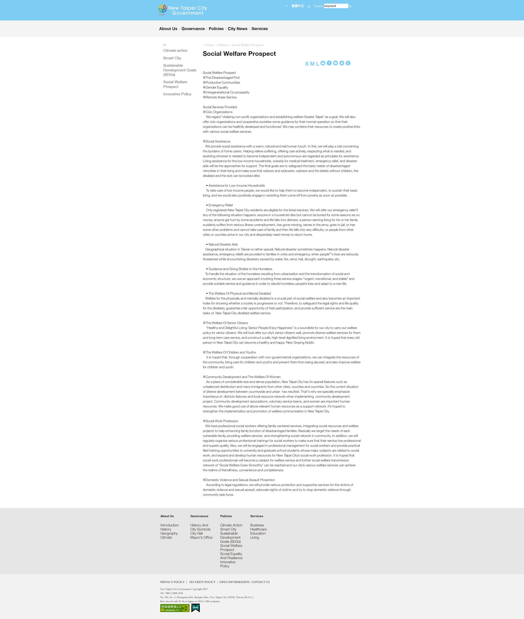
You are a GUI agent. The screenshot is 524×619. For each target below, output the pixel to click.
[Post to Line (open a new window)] (335, 63)
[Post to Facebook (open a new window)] (329, 63)
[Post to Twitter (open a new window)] (348, 63)
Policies (223, 45)
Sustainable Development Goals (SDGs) (179, 70)
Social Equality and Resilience (231, 556)
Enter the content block (15, 1)
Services (256, 516)
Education (257, 533)
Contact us (260, 582)
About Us (167, 516)
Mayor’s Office (201, 537)
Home (210, 45)
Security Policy (202, 582)
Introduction (169, 525)
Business (257, 525)
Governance (199, 516)
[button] (350, 6)
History (165, 529)
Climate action (175, 50)
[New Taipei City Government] (191, 10)
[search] (350, 6)
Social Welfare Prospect (175, 84)
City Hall (196, 533)
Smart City (172, 58)
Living (254, 537)
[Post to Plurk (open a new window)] (341, 63)
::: (286, 6)
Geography (169, 533)
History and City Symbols (200, 527)
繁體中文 (298, 6)
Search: (318, 6)
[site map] (309, 6)
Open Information (234, 582)
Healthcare (258, 529)
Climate (166, 537)
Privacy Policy (172, 582)
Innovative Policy (177, 94)
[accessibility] (175, 607)
